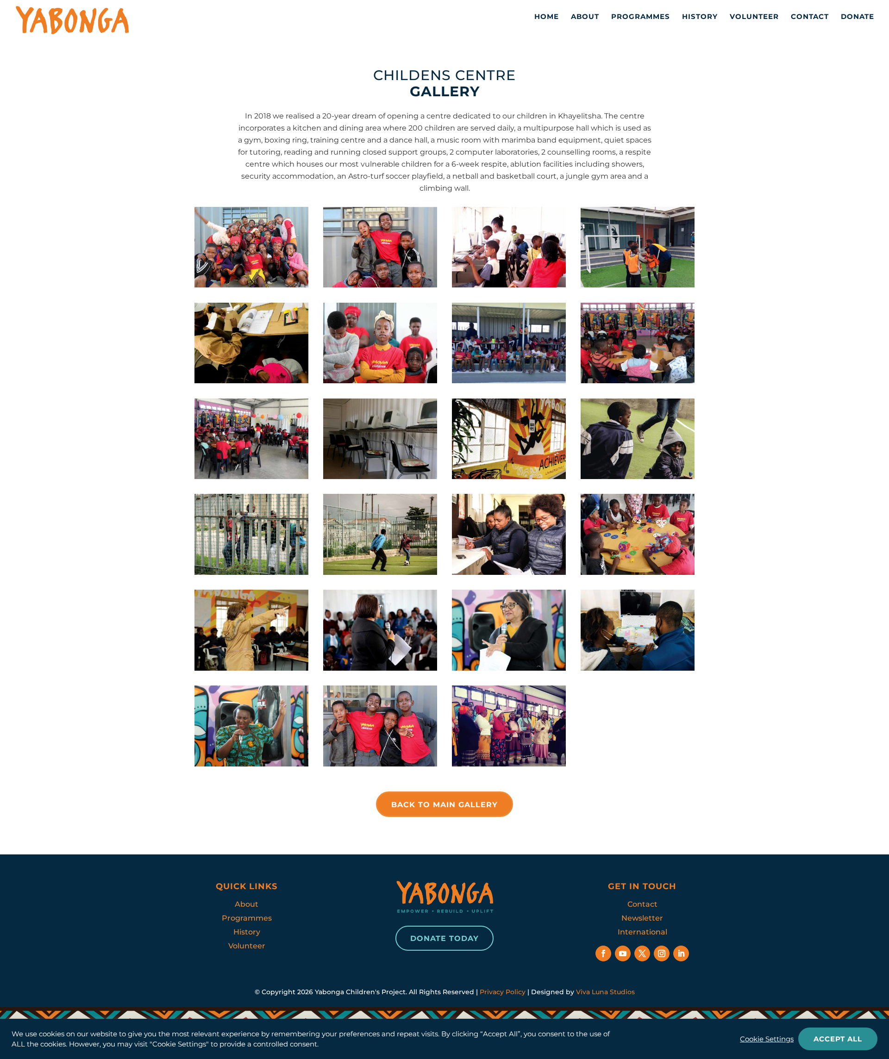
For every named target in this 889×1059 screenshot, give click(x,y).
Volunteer (754, 16)
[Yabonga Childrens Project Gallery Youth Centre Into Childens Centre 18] (251, 668)
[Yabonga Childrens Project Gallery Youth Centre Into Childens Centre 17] (638, 572)
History (700, 16)
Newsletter (642, 918)
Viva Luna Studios (605, 992)
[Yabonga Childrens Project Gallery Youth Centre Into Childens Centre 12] (509, 477)
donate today (444, 938)
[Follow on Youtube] (623, 953)
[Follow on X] (642, 953)
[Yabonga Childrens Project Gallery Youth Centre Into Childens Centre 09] (638, 381)
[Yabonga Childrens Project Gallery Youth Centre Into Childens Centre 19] (380, 668)
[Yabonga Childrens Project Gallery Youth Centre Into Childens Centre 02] (380, 285)
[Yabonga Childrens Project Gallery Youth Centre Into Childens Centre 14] (251, 572)
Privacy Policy (503, 992)
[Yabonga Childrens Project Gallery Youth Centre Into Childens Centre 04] (638, 285)
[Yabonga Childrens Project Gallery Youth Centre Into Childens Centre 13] (638, 477)
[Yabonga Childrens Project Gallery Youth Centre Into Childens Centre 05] (251, 381)
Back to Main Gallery (444, 804)
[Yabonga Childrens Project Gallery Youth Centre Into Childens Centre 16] (509, 572)
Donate (857, 16)
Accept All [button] (838, 1038)
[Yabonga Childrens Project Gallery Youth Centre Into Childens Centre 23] (380, 764)
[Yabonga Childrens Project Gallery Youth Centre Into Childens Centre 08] (509, 381)
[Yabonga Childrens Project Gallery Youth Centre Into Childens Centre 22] (251, 764)
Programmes (640, 16)
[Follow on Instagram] (662, 953)
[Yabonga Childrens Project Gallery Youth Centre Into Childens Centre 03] (509, 285)
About (585, 16)
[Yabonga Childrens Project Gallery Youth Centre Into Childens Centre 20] (509, 668)
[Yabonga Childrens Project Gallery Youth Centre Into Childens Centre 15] (380, 572)
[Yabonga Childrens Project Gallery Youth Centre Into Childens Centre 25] (509, 764)
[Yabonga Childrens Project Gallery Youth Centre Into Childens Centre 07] (380, 381)
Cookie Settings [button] (767, 1039)
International (642, 932)
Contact (810, 16)
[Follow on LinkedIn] (681, 953)
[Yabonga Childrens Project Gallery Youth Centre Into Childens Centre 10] (251, 477)
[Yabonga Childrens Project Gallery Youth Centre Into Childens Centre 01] (251, 285)
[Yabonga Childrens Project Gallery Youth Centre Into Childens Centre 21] (638, 668)
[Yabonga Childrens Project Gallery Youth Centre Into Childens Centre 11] (380, 477)
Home (546, 16)
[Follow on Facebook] (603, 953)
